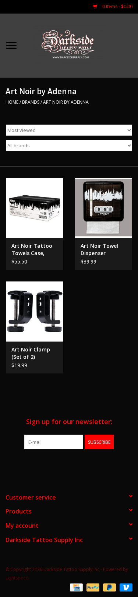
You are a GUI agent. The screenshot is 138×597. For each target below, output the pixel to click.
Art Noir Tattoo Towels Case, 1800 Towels (31, 249)
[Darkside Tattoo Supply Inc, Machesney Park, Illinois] (81, 44)
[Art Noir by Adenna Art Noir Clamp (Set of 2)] (35, 311)
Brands (30, 102)
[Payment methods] (75, 587)
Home (12, 102)
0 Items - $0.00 (116, 6)
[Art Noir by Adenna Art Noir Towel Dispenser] (104, 207)
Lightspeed (17, 578)
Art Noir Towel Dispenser (99, 249)
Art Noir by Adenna (66, 102)
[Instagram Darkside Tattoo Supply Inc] (82, 464)
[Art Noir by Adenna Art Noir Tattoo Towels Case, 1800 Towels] (35, 207)
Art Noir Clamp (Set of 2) (30, 353)
